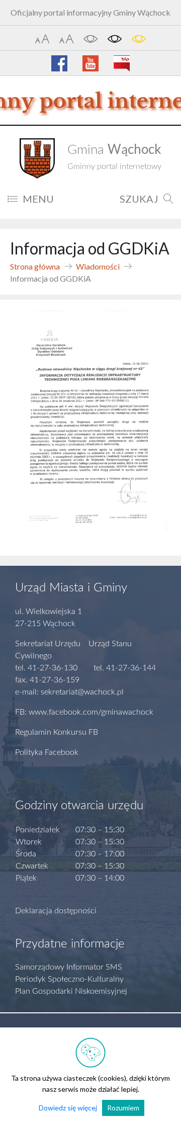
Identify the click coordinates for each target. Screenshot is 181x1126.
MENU (38, 199)
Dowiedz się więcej (68, 1107)
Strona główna (35, 266)
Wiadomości (98, 266)
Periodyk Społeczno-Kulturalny (69, 979)
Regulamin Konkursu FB (56, 732)
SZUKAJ (139, 199)
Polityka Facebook (46, 752)
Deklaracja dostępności (56, 911)
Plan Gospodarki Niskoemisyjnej (71, 991)
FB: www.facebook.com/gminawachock (84, 712)
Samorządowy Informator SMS (68, 967)
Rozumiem (123, 1107)
